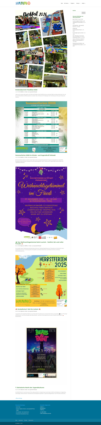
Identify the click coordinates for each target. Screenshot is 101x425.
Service (77, 3)
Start (62, 3)
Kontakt (25, 420)
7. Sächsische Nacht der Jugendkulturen (30, 387)
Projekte (72, 3)
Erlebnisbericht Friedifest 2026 (26, 90)
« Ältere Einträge (18, 398)
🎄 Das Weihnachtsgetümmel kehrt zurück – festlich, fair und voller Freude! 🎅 (39, 243)
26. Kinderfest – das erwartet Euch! (22, 412)
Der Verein (66, 3)
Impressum (21, 420)
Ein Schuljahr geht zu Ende (78, 32)
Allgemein (22, 245)
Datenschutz (31, 420)
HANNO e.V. (22, 91)
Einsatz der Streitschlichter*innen (22, 413)
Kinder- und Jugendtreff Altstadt (31, 91)
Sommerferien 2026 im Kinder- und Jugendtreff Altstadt (35, 155)
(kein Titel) (75, 19)
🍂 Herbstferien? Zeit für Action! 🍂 (28, 309)
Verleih (83, 3)
